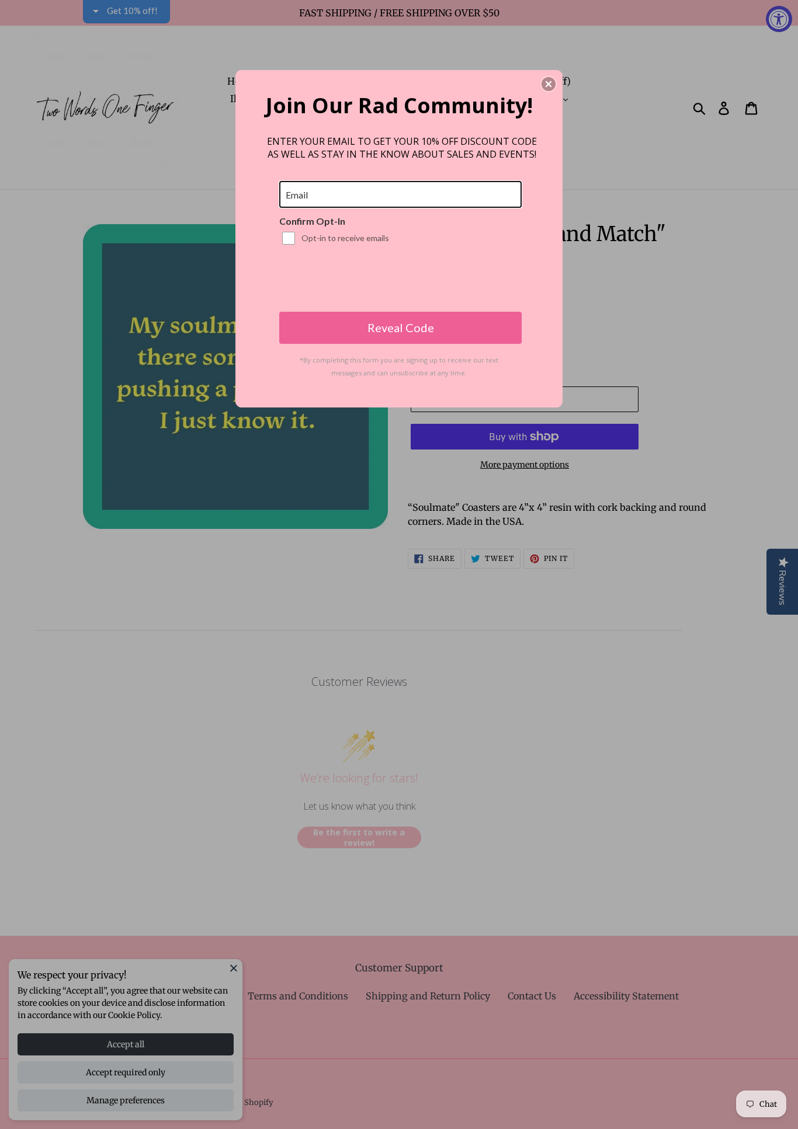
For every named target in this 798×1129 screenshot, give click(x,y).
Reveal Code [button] (400, 327)
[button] (549, 84)
